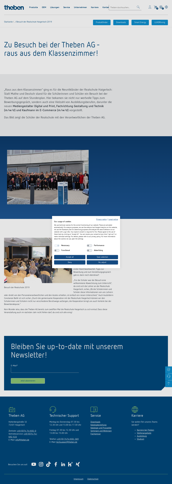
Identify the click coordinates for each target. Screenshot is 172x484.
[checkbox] (57, 245)
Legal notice (113, 219)
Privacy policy (101, 219)
